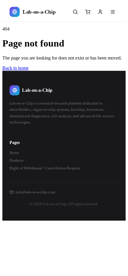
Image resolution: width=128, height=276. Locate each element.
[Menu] (112, 11)
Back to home (15, 67)
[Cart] (87, 11)
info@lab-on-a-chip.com (35, 192)
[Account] (100, 11)
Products (17, 160)
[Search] (75, 11)
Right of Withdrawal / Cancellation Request (45, 168)
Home (14, 152)
